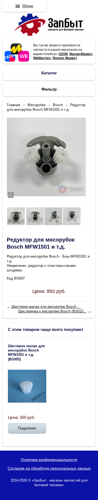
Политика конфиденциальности (49, 459)
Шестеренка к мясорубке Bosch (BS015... (52, 311)
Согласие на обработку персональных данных (49, 468)
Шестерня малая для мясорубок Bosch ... (46, 307)
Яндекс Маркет (65, 58)
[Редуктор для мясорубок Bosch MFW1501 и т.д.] (46, 157)
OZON (63, 54)
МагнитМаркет (81, 54)
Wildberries (42, 58)
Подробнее (27, 428)
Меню (27, 6)
